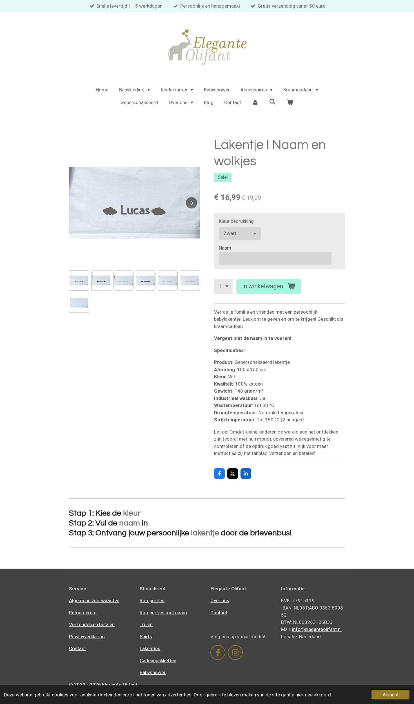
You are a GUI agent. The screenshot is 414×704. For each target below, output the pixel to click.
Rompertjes (152, 600)
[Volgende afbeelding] (191, 202)
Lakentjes (150, 648)
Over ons (219, 600)
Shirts (146, 636)
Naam (225, 248)
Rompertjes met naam (163, 612)
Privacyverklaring (87, 636)
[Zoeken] (272, 102)
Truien (146, 624)
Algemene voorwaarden (94, 600)
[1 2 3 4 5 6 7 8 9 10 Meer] (223, 286)
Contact (77, 648)
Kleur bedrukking (236, 221)
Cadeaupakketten (158, 660)
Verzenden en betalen (92, 624)
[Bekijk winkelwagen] (290, 103)
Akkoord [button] (390, 694)
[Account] (255, 103)
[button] (79, 280)
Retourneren (82, 612)
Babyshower (153, 672)
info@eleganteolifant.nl (317, 629)
